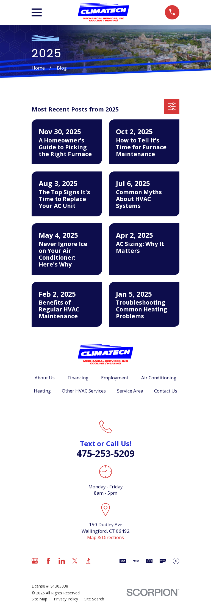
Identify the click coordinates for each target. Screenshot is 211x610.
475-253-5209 (105, 453)
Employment (114, 377)
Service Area (130, 391)
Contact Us (165, 391)
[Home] (103, 12)
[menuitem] (39, 599)
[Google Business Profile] (35, 561)
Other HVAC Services (84, 391)
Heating (42, 391)
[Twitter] (75, 561)
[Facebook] (48, 561)
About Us (45, 377)
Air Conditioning (158, 377)
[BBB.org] (88, 561)
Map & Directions (105, 537)
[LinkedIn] (62, 561)
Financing (78, 377)
